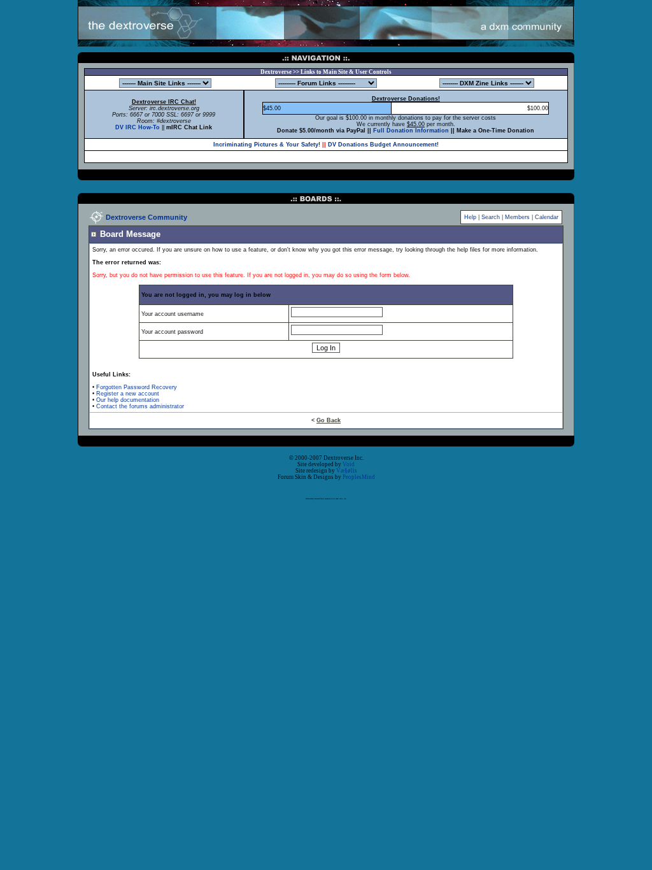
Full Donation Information (411, 130)
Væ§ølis (346, 470)
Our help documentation (127, 400)
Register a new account (127, 393)
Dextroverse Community (146, 217)
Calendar (546, 217)
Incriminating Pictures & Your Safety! (266, 144)
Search (490, 217)
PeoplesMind (359, 477)
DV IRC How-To (137, 127)
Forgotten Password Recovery (136, 387)
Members (517, 217)
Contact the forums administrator (140, 406)
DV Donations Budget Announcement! (383, 144)
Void (349, 464)
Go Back (328, 420)
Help (470, 217)
